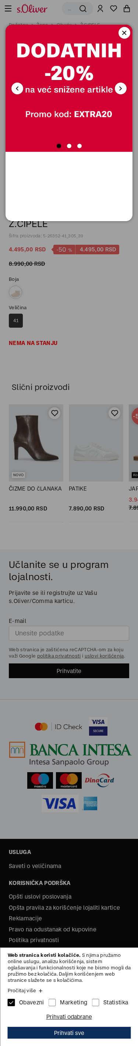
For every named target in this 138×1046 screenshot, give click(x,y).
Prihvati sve (69, 1032)
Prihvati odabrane (69, 1016)
